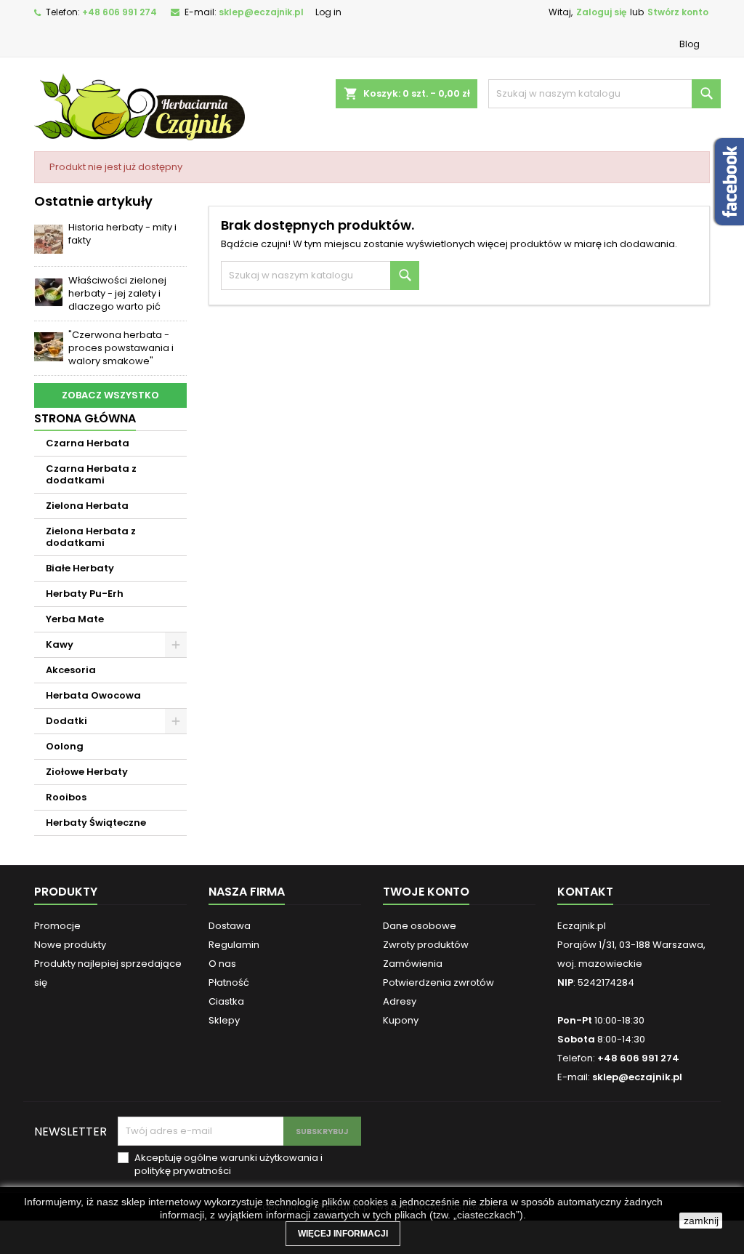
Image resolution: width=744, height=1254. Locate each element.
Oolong (65, 746)
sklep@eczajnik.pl (261, 12)
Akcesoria (71, 670)
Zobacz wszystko (110, 395)
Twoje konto (426, 891)
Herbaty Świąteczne (96, 822)
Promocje (57, 926)
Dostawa (230, 926)
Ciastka (226, 1001)
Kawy (59, 644)
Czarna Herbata (87, 443)
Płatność (229, 982)
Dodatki (66, 721)
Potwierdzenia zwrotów (438, 982)
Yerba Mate (75, 619)
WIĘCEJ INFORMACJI (343, 1234)
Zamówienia (412, 963)
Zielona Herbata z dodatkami (91, 537)
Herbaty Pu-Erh (85, 593)
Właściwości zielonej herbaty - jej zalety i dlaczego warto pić (117, 293)
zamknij (701, 1220)
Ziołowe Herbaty (87, 772)
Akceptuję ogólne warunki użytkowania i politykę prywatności (228, 1164)
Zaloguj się (601, 12)
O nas (222, 963)
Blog (689, 44)
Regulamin (234, 945)
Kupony (400, 1020)
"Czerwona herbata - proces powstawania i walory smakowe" (121, 348)
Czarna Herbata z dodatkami (91, 474)
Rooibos (66, 797)
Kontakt (585, 891)
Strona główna (85, 418)
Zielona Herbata (87, 506)
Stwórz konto (677, 12)
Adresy (399, 1001)
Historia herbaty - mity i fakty (122, 233)
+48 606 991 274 (119, 12)
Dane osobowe (419, 926)
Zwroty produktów (426, 945)
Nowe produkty (70, 945)
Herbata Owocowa (93, 695)
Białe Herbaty (80, 568)
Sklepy (224, 1020)
